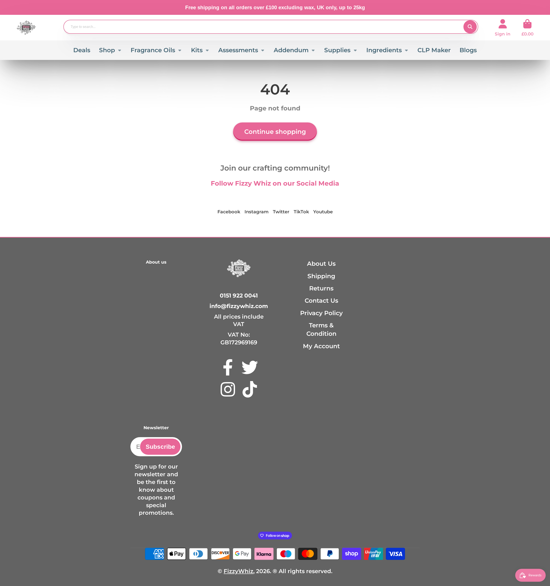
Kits (197, 50)
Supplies (337, 50)
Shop (107, 50)
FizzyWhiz (238, 571)
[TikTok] (249, 389)
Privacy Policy (321, 313)
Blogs (468, 50)
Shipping (321, 276)
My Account (321, 346)
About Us (321, 263)
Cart (527, 27)
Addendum (291, 50)
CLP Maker (434, 50)
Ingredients (384, 50)
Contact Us (321, 300)
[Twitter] (249, 367)
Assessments (238, 50)
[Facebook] (228, 367)
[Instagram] (228, 389)
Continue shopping (275, 131)
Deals (81, 50)
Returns (321, 288)
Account (502, 27)
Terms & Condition (321, 329)
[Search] (470, 26)
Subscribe (160, 446)
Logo (26, 27)
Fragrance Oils (153, 50)
